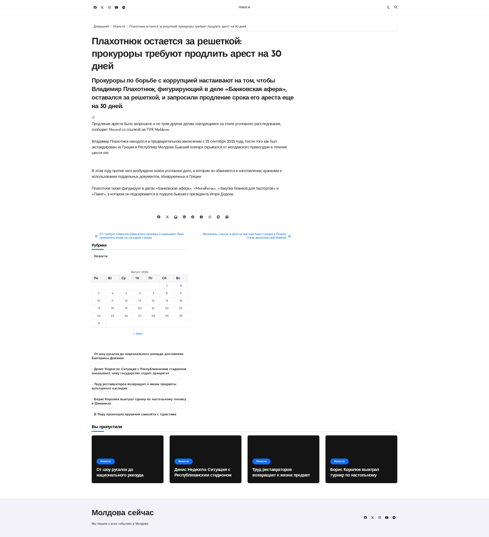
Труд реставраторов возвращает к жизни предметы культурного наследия (282, 475)
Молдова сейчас (123, 513)
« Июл (137, 334)
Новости (244, 7)
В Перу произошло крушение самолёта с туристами (135, 414)
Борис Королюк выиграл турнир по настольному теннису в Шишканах (354, 475)
